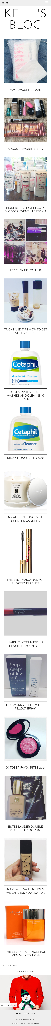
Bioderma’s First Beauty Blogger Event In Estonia (25, 209)
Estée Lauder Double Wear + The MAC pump (25, 828)
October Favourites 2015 (25, 767)
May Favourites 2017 (26, 90)
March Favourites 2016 (25, 458)
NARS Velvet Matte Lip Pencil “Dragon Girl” (25, 644)
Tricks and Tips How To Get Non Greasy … (25, 331)
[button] (48, 3)
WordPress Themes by (25, 1023)
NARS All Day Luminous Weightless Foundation (25, 891)
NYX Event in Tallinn (25, 270)
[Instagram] (3, 3)
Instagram (26, 1014)
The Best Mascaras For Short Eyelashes (25, 581)
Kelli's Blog (25, 20)
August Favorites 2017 (25, 149)
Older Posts (11, 966)
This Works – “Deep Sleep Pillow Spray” (25, 706)
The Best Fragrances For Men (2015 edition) (25, 953)
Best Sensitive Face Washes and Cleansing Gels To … (25, 395)
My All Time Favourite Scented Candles (25, 519)
